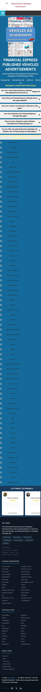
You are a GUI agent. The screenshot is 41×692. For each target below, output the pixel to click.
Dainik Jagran (12, 211)
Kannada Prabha (12, 310)
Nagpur (4, 639)
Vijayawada (5, 644)
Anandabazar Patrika (13, 172)
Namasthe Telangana (13, 364)
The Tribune (5, 572)
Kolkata (23, 633)
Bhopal (4, 618)
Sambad (12, 433)
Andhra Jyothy (12, 177)
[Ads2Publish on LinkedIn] (20, 688)
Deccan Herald (13, 216)
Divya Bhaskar (12, 236)
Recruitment (17, 537)
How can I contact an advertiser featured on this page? (20, 107)
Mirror (13, 349)
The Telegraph (25, 600)
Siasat (13, 448)
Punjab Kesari (12, 403)
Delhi (22, 623)
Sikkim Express (13, 453)
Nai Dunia (12, 359)
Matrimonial (7, 537)
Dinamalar (12, 231)
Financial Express (13, 270)
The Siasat (24, 595)
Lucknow (4, 636)
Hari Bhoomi (13, 285)
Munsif (12, 354)
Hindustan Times (12, 152)
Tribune (12, 477)
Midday (12, 344)
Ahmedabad (5, 615)
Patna (22, 639)
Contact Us (6, 661)
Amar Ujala (12, 167)
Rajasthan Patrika (13, 408)
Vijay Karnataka (13, 482)
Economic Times (12, 251)
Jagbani (12, 300)
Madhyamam (12, 325)
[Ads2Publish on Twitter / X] (16, 688)
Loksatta (12, 320)
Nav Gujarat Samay (12, 369)
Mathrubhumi (12, 339)
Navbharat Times (12, 374)
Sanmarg (13, 443)
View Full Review (12, 513)
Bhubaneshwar (25, 618)
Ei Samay (13, 261)
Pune (3, 641)
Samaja (12, 428)
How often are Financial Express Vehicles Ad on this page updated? (20, 99)
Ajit (13, 162)
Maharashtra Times (12, 330)
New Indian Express (12, 379)
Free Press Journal (13, 275)
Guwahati (24, 626)
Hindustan (5, 579)
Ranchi (23, 641)
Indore (23, 628)
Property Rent (7, 540)
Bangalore (24, 615)
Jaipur (22, 631)
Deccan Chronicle (13, 157)
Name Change (18, 540)
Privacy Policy (7, 664)
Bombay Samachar (12, 187)
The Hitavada (12, 472)
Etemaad (13, 266)
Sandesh (13, 438)
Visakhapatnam (25, 644)
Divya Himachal (13, 241)
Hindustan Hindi (12, 290)
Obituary (6, 543)
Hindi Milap (5, 582)
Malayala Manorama (13, 334)
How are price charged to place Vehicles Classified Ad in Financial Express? (20, 122)
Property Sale (27, 537)
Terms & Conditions (8, 669)
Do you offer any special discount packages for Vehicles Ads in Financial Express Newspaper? (20, 130)
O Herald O (12, 384)
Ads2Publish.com (12, 678)
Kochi (3, 633)
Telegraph (12, 462)
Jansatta (12, 305)
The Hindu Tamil (12, 467)
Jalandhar (5, 631)
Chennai (23, 620)
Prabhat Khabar (12, 389)
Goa (3, 626)
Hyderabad (5, 628)
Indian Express (13, 295)
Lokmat (12, 315)
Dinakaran (12, 226)
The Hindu (12, 147)
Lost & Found (29, 540)
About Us (5, 656)
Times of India (12, 142)
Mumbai (23, 636)
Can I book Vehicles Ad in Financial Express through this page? (20, 115)
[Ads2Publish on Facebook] (12, 688)
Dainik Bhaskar (13, 206)
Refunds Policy (7, 666)
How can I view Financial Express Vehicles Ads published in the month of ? (20, 91)
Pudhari (12, 398)
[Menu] (2, 13)
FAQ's (4, 659)
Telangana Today (12, 458)
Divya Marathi (12, 246)
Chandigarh (5, 620)
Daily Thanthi (12, 201)
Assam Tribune (13, 182)
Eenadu (12, 256)
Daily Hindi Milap (12, 197)
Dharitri (12, 221)
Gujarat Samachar (13, 280)
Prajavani (13, 393)
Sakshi (13, 423)
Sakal (12, 418)
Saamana (13, 413)
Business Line (12, 192)
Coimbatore (5, 623)
